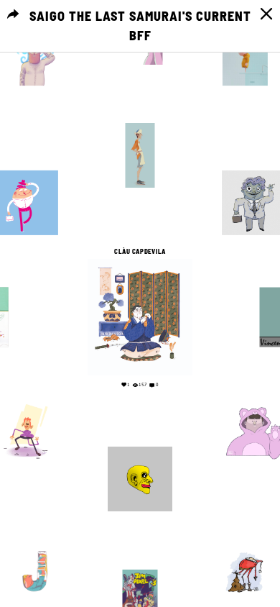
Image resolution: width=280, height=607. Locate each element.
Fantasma (140, 115)
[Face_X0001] (140, 479)
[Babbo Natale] (245, 571)
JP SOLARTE (140, 562)
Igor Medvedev (26, 163)
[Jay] (34, 571)
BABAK (140, 439)
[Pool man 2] (245, 63)
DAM (245, 541)
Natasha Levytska (35, 541)
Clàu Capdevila (140, 251)
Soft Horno (254, 392)
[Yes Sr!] (34, 63)
